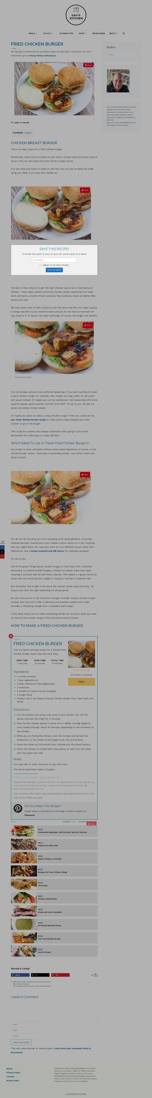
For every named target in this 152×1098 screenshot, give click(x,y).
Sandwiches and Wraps (36, 982)
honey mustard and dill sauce (47, 551)
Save (89, 65)
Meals (32, 33)
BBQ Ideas (17, 982)
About (112, 33)
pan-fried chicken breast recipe (28, 419)
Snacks (47, 33)
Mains (24, 982)
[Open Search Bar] (123, 33)
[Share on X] (2, 552)
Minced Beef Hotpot (21, 984)
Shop (81, 33)
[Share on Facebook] (2, 547)
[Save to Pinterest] (2, 556)
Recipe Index (98, 33)
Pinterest (30, 815)
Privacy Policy (13, 1072)
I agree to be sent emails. (55, 265)
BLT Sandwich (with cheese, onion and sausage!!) (32, 986)
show (28, 133)
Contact (10, 1076)
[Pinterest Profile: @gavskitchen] (19, 810)
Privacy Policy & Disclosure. (42, 55)
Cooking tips (66, 33)
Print (81, 681)
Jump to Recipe (21, 123)
